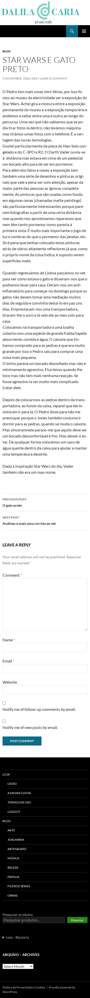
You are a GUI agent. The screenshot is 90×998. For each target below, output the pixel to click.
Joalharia (16, 839)
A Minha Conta (19, 793)
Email (8, 660)
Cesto (12, 784)
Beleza (13, 867)
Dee (35, 78)
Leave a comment (53, 78)
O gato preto (14, 502)
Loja (6, 774)
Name (8, 639)
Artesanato (17, 849)
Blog (6, 51)
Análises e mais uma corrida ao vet (29, 520)
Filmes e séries (19, 886)
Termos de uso (19, 802)
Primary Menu (84, 31)
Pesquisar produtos (17, 914)
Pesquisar (77, 920)
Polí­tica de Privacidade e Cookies (23, 987)
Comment (12, 575)
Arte (11, 830)
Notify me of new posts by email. (30, 727)
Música (13, 858)
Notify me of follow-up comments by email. (39, 709)
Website (9, 682)
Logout (14, 812)
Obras (13, 895)
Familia (13, 877)
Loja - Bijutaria (17, 937)
